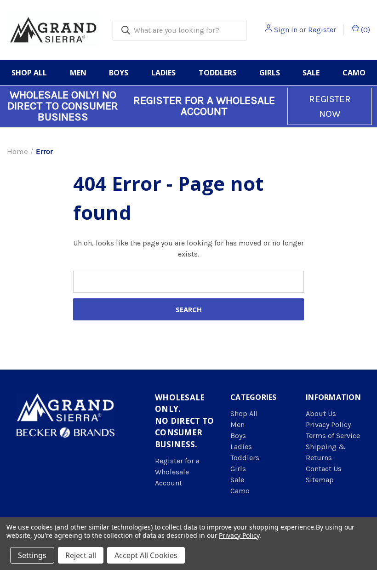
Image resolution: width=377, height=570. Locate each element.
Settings (32, 555)
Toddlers (217, 73)
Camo (354, 73)
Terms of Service (333, 435)
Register (322, 29)
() (364, 29)
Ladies (163, 73)
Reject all (80, 555)
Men (78, 73)
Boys (118, 73)
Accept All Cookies (145, 555)
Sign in (285, 29)
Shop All (29, 73)
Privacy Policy (328, 424)
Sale (311, 73)
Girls (269, 73)
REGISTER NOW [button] (330, 106)
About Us (321, 413)
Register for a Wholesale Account (177, 471)
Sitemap (320, 479)
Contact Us (324, 468)
